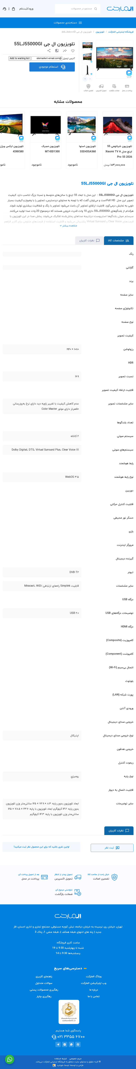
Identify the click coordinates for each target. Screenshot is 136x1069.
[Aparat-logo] (78, 1044)
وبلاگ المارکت (94, 976)
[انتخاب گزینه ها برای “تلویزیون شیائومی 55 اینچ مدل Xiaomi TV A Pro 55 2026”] (128, 138)
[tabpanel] (87, 45)
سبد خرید (13, 9)
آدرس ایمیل (68, 58)
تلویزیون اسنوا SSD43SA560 (87, 149)
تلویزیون (100, 32)
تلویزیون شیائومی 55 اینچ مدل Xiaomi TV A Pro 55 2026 (118, 152)
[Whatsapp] (71, 1044)
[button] (65, 50)
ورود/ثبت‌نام (26, 9)
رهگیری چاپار (43, 996)
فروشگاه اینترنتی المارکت (121, 32)
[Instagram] (64, 1044)
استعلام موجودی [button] (48, 67)
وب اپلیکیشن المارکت (93, 983)
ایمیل (112, 37)
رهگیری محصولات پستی (44, 990)
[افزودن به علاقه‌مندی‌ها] (73, 51)
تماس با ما (94, 996)
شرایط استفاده (61, 1058)
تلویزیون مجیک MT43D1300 (50, 149)
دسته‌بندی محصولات (65, 23)
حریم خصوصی (75, 1058)
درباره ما (93, 990)
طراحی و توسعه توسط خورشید (70, 1065)
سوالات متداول (43, 983)
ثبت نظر (109, 848)
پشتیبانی (4, 9)
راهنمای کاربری (44, 976)
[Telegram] (58, 1044)
